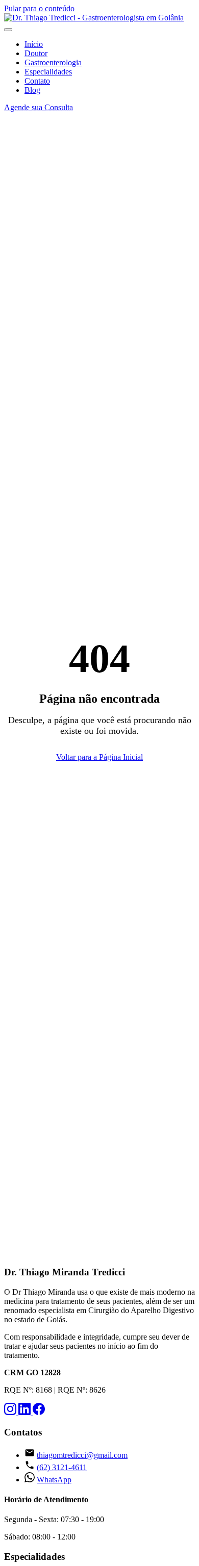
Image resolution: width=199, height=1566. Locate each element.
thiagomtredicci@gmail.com (82, 1455)
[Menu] (8, 29)
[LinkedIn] (25, 1412)
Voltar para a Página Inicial (99, 757)
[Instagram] (11, 1412)
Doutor (35, 53)
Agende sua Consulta (38, 107)
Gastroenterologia (53, 62)
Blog (32, 90)
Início (33, 44)
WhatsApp (54, 1479)
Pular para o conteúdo (39, 8)
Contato (37, 80)
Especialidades (48, 71)
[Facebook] (39, 1412)
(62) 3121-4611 (62, 1467)
